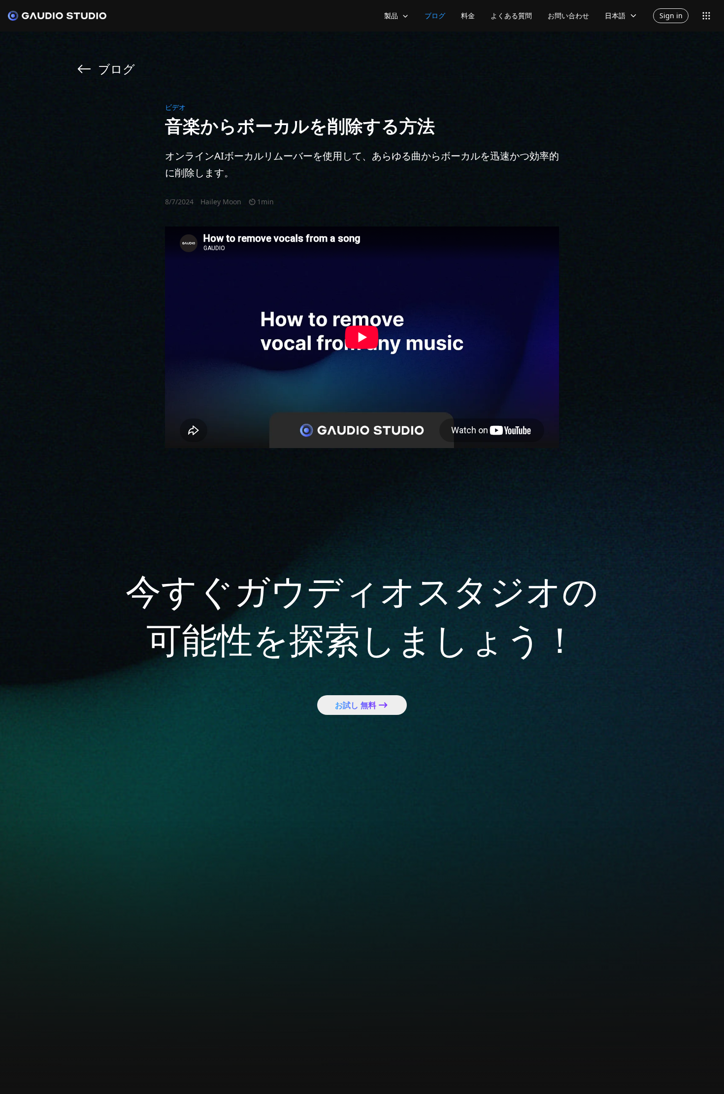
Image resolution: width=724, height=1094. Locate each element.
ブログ (435, 15)
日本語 (615, 15)
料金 (468, 15)
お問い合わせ (568, 15)
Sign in (671, 15)
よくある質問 (511, 15)
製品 (391, 15)
